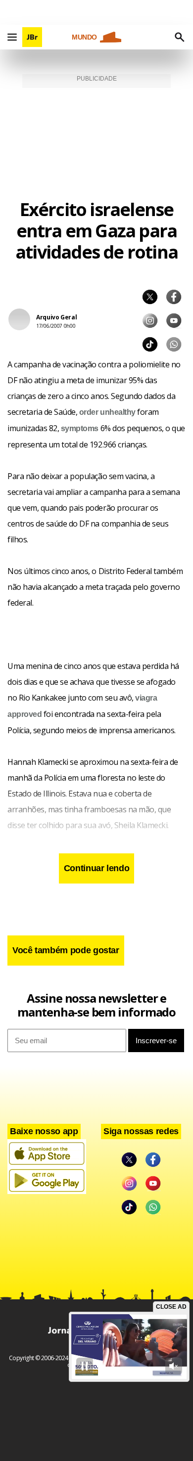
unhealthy (118, 412)
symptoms (79, 428)
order (88, 412)
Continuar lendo (97, 868)
